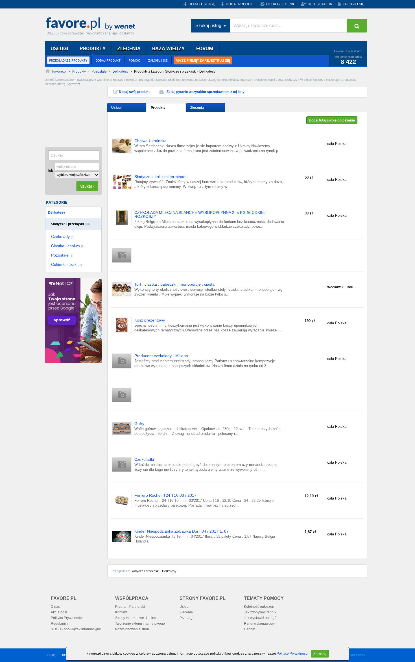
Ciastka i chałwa (67, 246)
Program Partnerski (130, 607)
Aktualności (60, 612)
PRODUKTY (93, 48)
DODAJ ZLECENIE (280, 4)
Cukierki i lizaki (66, 264)
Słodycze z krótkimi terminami (160, 177)
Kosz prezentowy (149, 320)
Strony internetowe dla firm (135, 618)
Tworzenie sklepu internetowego (140, 624)
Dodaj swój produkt (134, 92)
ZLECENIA (129, 48)
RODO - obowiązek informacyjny (76, 629)
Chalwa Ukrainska (150, 141)
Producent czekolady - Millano (161, 356)
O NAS (51, 655)
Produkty (158, 108)
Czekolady (62, 236)
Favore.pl (91, 24)
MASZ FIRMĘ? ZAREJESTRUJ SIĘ (203, 60)
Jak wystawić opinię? (260, 618)
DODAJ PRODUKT (240, 4)
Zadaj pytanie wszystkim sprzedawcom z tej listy (205, 92)
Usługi (116, 108)
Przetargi (186, 618)
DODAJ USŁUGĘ (202, 4)
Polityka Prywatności (66, 618)
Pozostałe (62, 255)
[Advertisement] (73, 114)
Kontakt (121, 612)
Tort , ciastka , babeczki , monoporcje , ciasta (174, 284)
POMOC (134, 60)
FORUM (204, 48)
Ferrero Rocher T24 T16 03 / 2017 (165, 495)
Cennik (249, 629)
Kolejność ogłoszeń (259, 607)
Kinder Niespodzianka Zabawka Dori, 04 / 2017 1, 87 (181, 531)
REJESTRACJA (320, 4)
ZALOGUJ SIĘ (353, 4)
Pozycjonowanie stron (132, 629)
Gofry (139, 424)
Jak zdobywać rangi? (260, 612)
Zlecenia (197, 108)
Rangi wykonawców (259, 624)
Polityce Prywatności (292, 654)
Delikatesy (56, 212)
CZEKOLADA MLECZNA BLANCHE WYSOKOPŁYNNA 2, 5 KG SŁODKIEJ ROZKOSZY (200, 214)
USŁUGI (59, 48)
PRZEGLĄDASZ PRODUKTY (68, 60)
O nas (55, 607)
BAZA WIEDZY (168, 48)
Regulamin (59, 624)
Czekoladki (144, 459)
